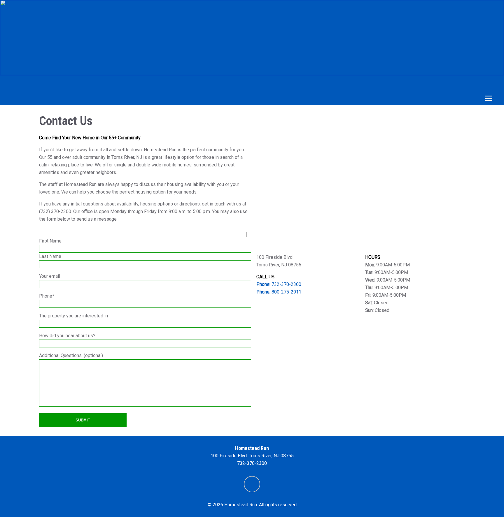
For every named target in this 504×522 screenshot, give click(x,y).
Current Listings (228, 83)
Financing (277, 83)
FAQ (388, 83)
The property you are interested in (73, 316)
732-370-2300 (278, 284)
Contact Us (423, 83)
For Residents (324, 83)
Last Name (50, 256)
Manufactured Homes (123, 83)
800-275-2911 (278, 292)
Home (73, 83)
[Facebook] (252, 484)
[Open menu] (490, 98)
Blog (363, 83)
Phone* (46, 296)
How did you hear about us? (67, 335)
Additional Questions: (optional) (71, 355)
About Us (178, 83)
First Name (50, 241)
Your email (49, 276)
